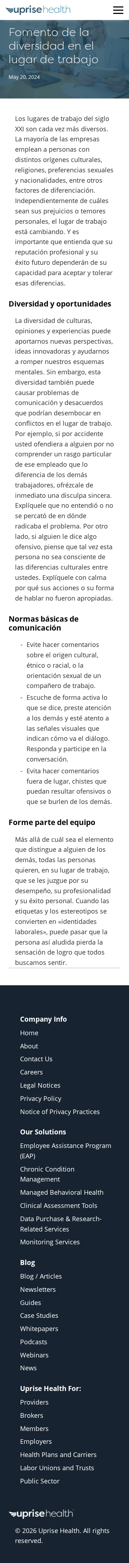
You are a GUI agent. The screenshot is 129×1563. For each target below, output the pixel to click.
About (29, 1046)
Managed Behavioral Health (62, 1192)
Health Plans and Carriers (58, 1454)
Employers (36, 1441)
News (28, 1368)
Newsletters (38, 1289)
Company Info (43, 1019)
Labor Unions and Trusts (57, 1467)
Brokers (31, 1415)
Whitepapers (39, 1328)
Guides (30, 1302)
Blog (27, 1262)
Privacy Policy (40, 1098)
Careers (31, 1072)
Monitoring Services (50, 1242)
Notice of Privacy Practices (60, 1111)
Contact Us (36, 1058)
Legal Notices (40, 1085)
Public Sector (39, 1481)
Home (29, 1032)
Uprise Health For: (50, 1388)
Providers (34, 1402)
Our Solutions (43, 1132)
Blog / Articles (41, 1276)
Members (34, 1428)
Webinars (34, 1355)
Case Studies (39, 1315)
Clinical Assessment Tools (58, 1205)
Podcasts (33, 1341)
